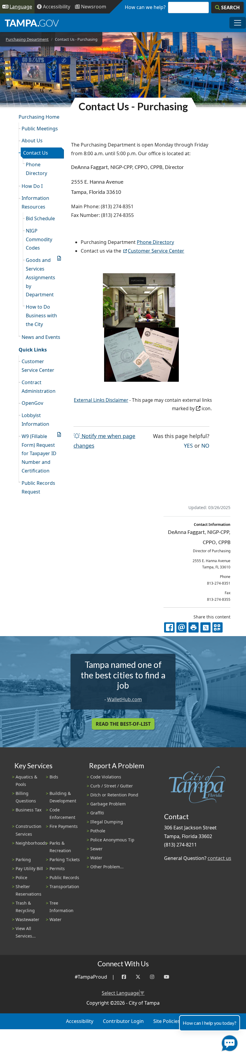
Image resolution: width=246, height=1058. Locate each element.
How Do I (32, 186)
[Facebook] (124, 977)
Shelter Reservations (28, 890)
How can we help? (145, 7)
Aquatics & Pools (26, 780)
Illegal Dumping (106, 822)
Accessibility (79, 1021)
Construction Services (28, 830)
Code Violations (105, 777)
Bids (54, 777)
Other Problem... (107, 867)
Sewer (96, 849)
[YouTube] (166, 977)
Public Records (64, 877)
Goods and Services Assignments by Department (40, 277)
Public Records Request (38, 487)
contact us (219, 858)
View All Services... (26, 932)
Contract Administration (39, 386)
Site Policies (166, 1021)
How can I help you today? (209, 1023)
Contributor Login (123, 1021)
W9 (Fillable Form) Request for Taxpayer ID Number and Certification (39, 453)
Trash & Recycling (25, 906)
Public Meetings (40, 128)
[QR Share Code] (217, 627)
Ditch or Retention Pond (114, 795)
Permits (57, 868)
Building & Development (63, 797)
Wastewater (27, 919)
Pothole (97, 831)
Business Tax (28, 810)
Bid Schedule (40, 218)
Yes (188, 445)
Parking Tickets (65, 859)
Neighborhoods (31, 843)
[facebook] (169, 627)
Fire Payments (64, 826)
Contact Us (35, 153)
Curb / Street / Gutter (111, 786)
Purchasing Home (39, 117)
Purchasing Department (27, 39)
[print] (193, 627)
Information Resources (35, 202)
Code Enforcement (62, 813)
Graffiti (97, 813)
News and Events (41, 337)
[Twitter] (138, 977)
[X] (205, 627)
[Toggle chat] (228, 1042)
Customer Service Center (38, 365)
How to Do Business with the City (41, 315)
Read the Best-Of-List (123, 724)
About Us (32, 140)
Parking (23, 859)
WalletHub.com (124, 699)
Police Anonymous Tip (112, 840)
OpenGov (32, 403)
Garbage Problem (108, 804)
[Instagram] (152, 977)
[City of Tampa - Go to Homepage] (32, 23)
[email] (181, 627)
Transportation (64, 886)
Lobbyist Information (35, 419)
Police (21, 877)
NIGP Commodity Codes (39, 239)
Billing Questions (26, 797)
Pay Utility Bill (29, 868)
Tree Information (62, 906)
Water (56, 919)
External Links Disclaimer (101, 400)
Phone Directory (36, 168)
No (205, 445)
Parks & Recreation (60, 846)
